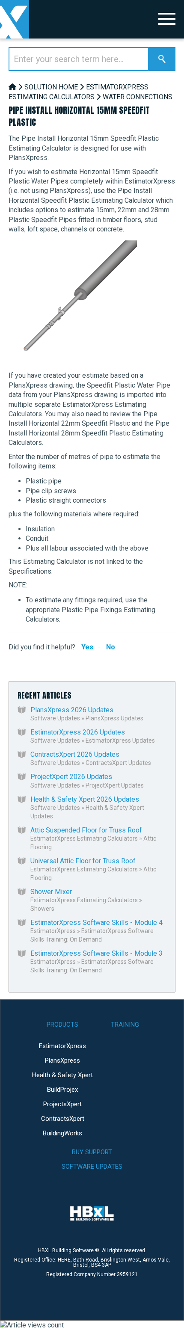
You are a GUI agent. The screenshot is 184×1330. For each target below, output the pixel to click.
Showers (42, 908)
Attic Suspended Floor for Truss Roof (86, 830)
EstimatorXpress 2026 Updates (77, 732)
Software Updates (55, 718)
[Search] (162, 59)
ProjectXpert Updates (115, 785)
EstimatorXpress (53, 930)
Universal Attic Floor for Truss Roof (83, 861)
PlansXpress (62, 1060)
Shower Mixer (51, 892)
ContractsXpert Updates (118, 762)
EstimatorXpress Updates (120, 740)
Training (125, 1024)
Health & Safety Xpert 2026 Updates (84, 799)
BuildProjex (62, 1089)
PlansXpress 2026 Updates (71, 710)
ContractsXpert (62, 1119)
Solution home (51, 87)
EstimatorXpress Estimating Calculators (84, 838)
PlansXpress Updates (114, 718)
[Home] (12, 87)
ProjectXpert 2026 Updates (71, 777)
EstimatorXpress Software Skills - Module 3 (96, 953)
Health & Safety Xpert (62, 1075)
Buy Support (92, 1152)
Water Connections (137, 97)
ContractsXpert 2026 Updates (74, 754)
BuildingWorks (62, 1133)
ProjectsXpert (62, 1104)
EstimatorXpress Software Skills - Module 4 (96, 922)
